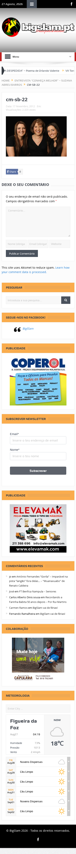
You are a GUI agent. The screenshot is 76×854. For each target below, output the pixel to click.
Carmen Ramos (18, 608)
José (11, 591)
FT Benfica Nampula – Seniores (37, 591)
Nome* (14, 450)
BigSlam (27, 328)
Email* (14, 434)
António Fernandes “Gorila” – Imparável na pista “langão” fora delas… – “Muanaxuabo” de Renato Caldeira (38, 581)
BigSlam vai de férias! (45, 608)
